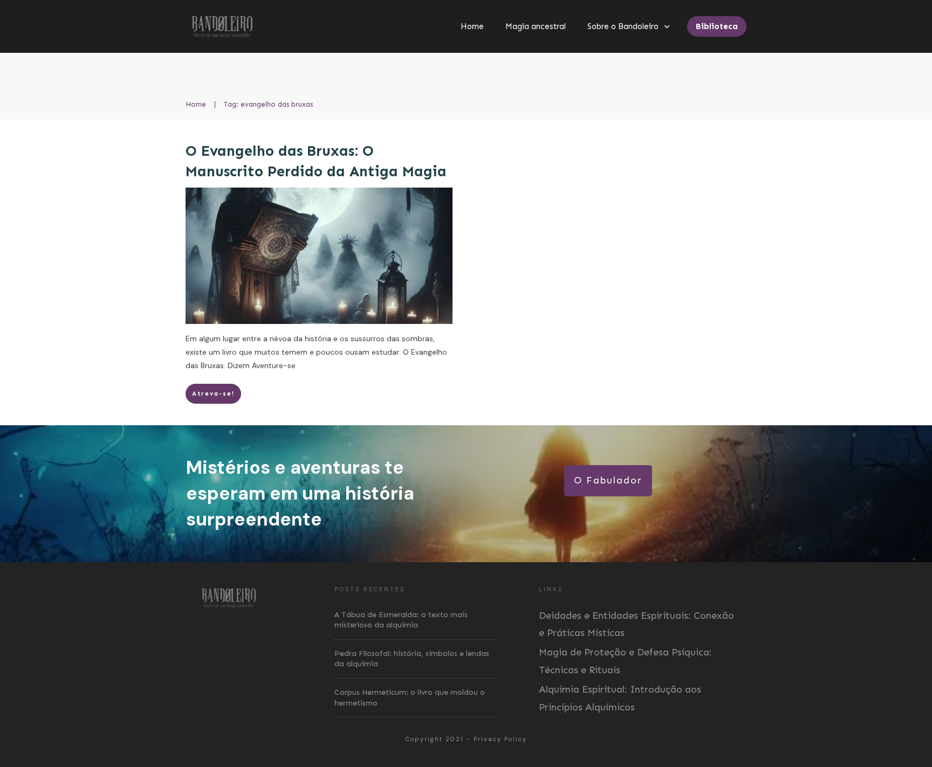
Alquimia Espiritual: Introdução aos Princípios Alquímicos (620, 698)
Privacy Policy (500, 739)
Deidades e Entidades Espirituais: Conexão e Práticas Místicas (636, 624)
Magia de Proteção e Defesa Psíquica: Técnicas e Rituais (625, 660)
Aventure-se (274, 365)
